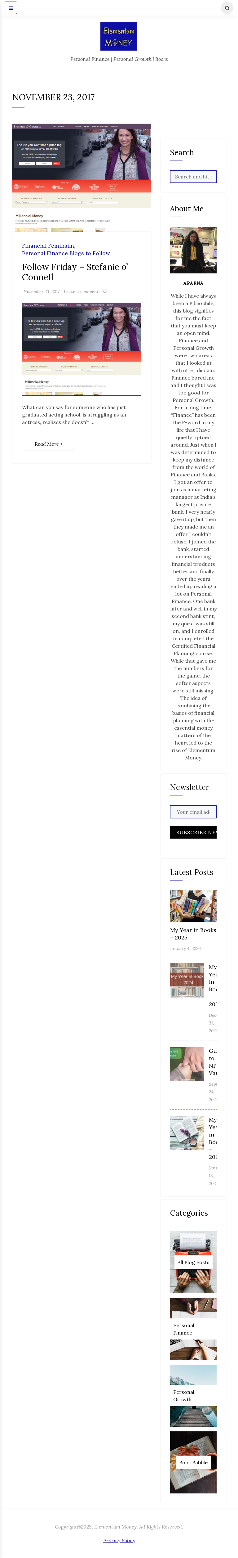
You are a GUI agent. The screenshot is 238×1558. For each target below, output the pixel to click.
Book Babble (193, 1462)
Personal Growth (183, 1396)
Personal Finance (183, 1329)
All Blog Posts (193, 1262)
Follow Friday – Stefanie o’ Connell (75, 272)
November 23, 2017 (42, 291)
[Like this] (105, 291)
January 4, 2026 (185, 948)
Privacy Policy (119, 1540)
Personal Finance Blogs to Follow (66, 253)
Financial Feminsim (48, 246)
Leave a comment (81, 291)
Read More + (49, 444)
